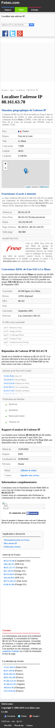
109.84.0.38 (8, 687)
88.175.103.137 (10, 581)
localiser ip (20, 90)
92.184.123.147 (10, 681)
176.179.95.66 (9, 691)
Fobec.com (10, 3)
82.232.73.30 (9, 391)
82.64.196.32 (9, 387)
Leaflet (28, 187)
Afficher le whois (28, 470)
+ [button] (5, 163)
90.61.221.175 (9, 567)
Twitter (24, 716)
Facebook (11, 716)
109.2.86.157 (9, 564)
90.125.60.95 (9, 574)
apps (12, 90)
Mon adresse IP (10, 543)
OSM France (44, 187)
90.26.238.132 (9, 674)
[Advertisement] (27, 62)
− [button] (5, 168)
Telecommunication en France (16, 540)
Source (8, 10)
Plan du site (19, 725)
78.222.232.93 (9, 383)
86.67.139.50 (9, 671)
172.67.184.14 (9, 667)
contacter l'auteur (11, 651)
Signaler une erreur (29, 475)
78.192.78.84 (9, 376)
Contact (29, 725)
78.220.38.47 (9, 380)
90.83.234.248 (9, 677)
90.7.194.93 (8, 571)
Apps (21, 9)
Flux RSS (8, 725)
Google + (36, 716)
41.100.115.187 (10, 684)
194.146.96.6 (9, 578)
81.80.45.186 (9, 584)
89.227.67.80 (9, 561)
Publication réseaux (12, 547)
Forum (34, 10)
